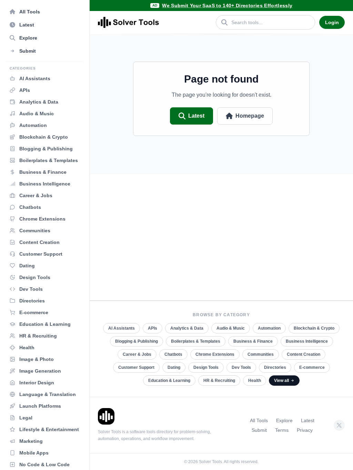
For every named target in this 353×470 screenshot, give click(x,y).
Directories (275, 367)
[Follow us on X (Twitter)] (339, 425)
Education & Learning (169, 380)
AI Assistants (121, 328)
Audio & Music (230, 328)
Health (254, 380)
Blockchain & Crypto (314, 328)
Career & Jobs (137, 354)
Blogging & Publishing (136, 341)
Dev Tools (241, 367)
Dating (174, 367)
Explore (284, 420)
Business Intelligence (307, 341)
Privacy (305, 430)
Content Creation (303, 354)
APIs (152, 328)
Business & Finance (253, 341)
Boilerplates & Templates (195, 341)
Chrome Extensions (214, 354)
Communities (261, 354)
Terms (282, 430)
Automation (269, 328)
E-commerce (312, 367)
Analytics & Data (186, 328)
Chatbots (173, 354)
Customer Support (136, 367)
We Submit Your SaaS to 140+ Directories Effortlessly (227, 5)
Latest (196, 116)
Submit (259, 430)
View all (281, 380)
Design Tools (206, 367)
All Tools (259, 420)
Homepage (249, 116)
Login (332, 22)
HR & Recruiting (219, 380)
